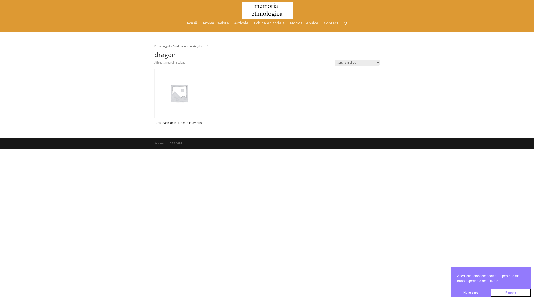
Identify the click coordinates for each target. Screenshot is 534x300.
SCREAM (176, 143)
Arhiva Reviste (216, 23)
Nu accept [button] (470, 292)
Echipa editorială (269, 23)
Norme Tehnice (304, 23)
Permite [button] (510, 292)
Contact (331, 23)
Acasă (191, 23)
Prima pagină (162, 46)
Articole (241, 23)
